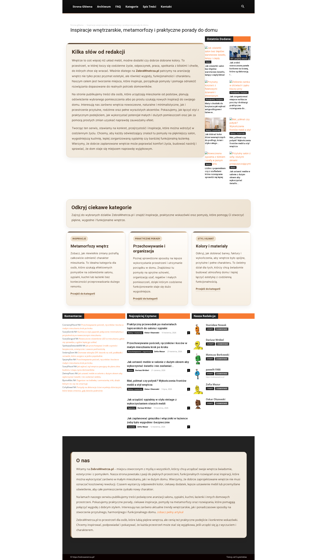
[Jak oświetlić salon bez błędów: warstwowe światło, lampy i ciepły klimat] (215, 54)
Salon (208, 62)
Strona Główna (82, 6)
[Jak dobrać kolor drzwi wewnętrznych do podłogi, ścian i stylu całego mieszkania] (215, 125)
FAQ (118, 6)
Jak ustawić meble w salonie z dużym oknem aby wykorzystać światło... (239, 177)
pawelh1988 (213, 369)
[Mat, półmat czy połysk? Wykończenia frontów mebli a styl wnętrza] (240, 126)
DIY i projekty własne (238, 58)
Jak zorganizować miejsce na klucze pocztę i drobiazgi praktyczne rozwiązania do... (238, 102)
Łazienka (131, 427)
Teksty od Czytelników (237, 557)
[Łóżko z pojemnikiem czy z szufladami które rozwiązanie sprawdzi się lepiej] (215, 159)
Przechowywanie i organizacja (140, 351)
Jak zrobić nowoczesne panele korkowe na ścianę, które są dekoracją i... (239, 68)
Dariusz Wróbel (142, 370)
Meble (208, 164)
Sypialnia (131, 408)
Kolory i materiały (213, 130)
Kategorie (131, 6)
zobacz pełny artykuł (170, 512)
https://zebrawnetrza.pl (215, 377)
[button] (243, 6)
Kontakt (166, 6)
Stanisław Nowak (216, 325)
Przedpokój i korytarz (214, 99)
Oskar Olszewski (151, 332)
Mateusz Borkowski (217, 354)
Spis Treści (149, 6)
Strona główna (77, 25)
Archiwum (104, 6)
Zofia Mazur (159, 351)
